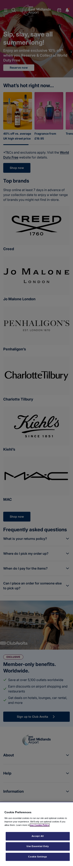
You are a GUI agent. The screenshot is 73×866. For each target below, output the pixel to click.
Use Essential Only (38, 846)
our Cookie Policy (39, 825)
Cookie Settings (37, 856)
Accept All (38, 836)
